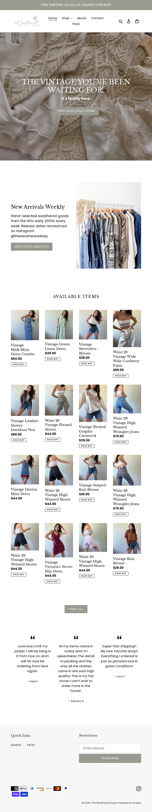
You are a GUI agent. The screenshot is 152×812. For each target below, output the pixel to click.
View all (76, 609)
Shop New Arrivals (32, 246)
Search (16, 745)
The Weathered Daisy (104, 803)
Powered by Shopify (129, 803)
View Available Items (76, 111)
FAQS (31, 745)
